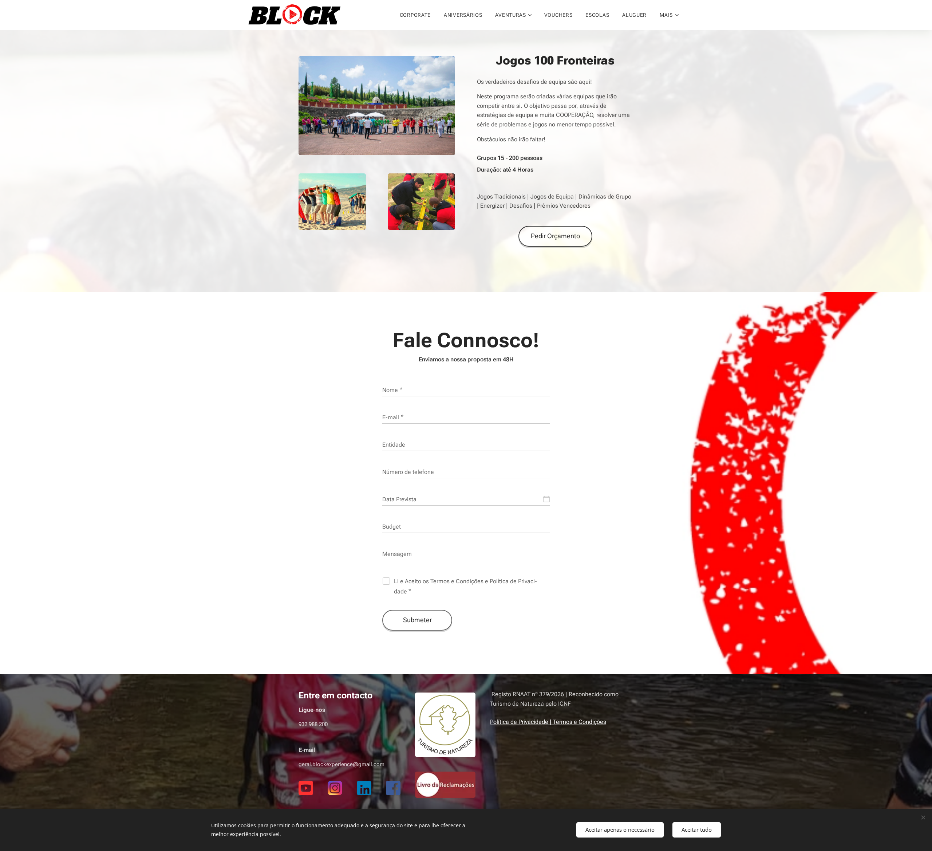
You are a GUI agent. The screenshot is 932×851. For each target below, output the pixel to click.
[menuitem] (415, 15)
